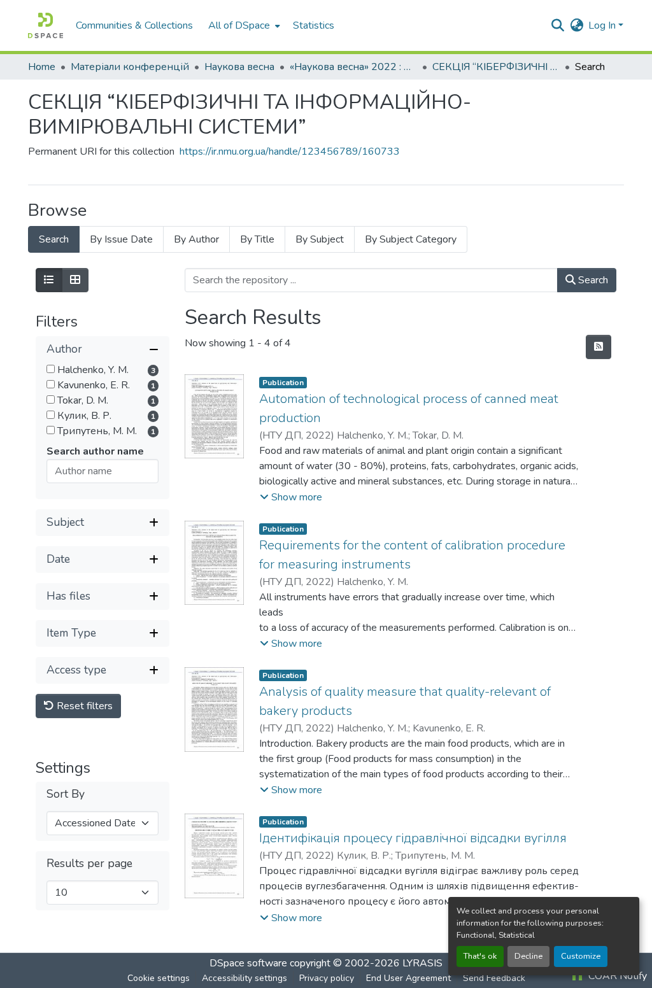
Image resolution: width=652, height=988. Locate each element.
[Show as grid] (75, 280)
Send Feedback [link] (494, 978)
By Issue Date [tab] (121, 239)
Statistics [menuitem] (313, 25)
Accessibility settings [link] (244, 978)
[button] (45, 25)
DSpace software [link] (248, 963)
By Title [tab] (257, 239)
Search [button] (592, 280)
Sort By (65, 794)
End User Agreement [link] (408, 978)
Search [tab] (54, 239)
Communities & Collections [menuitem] (134, 25)
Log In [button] (603, 25)
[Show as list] (49, 280)
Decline (528, 956)
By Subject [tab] (319, 239)
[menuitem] (243, 25)
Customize (580, 956)
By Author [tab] (196, 239)
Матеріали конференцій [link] (130, 67)
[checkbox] (50, 369)
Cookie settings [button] (158, 978)
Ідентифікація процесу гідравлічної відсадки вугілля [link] (413, 838)
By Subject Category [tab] (411, 239)
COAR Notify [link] (616, 976)
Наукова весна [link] (239, 67)
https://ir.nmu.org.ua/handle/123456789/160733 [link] (290, 152)
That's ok (480, 956)
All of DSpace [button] (239, 25)
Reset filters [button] (83, 706)
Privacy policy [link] (326, 978)
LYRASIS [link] (422, 963)
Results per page (89, 863)
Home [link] (41, 67)
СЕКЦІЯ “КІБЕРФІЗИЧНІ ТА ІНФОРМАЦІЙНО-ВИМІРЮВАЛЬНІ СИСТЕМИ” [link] (496, 67)
